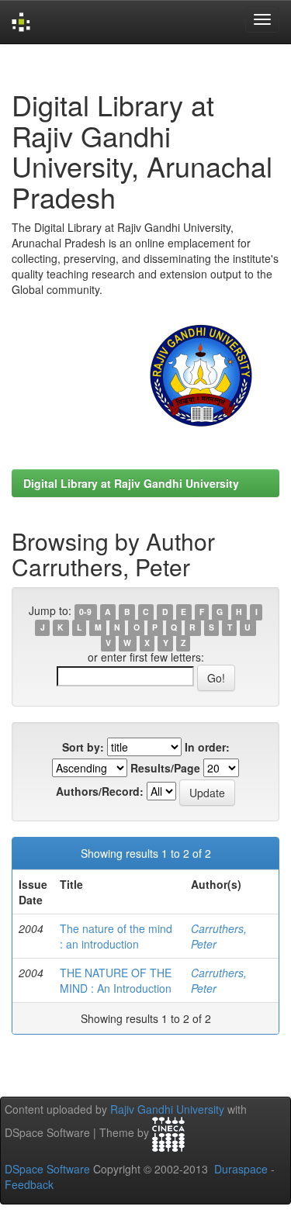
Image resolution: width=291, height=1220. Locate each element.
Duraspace (241, 1169)
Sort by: (83, 747)
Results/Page (165, 768)
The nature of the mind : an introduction (116, 936)
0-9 (85, 611)
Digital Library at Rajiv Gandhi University (131, 483)
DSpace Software (47, 1169)
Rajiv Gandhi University (167, 1109)
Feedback (29, 1184)
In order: (207, 747)
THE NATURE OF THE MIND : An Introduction (115, 980)
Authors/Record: (100, 791)
